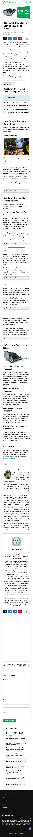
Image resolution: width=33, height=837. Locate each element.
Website (5, 712)
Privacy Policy (6, 801)
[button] (16, 191)
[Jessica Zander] (7, 474)
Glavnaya (5, 807)
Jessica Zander (20, 32)
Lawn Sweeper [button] (11, 98)
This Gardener (20, 833)
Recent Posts (7, 466)
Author (5, 464)
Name (5, 699)
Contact (4, 797)
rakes (13, 458)
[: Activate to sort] (4, 97)
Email (5, 706)
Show (12, 84)
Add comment (8, 34)
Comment (5, 679)
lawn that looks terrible (11, 47)
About (4, 804)
